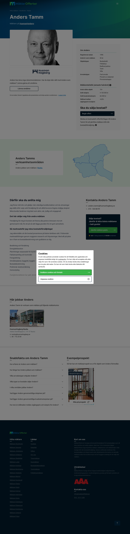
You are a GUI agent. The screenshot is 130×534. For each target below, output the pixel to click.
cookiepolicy (62, 259)
